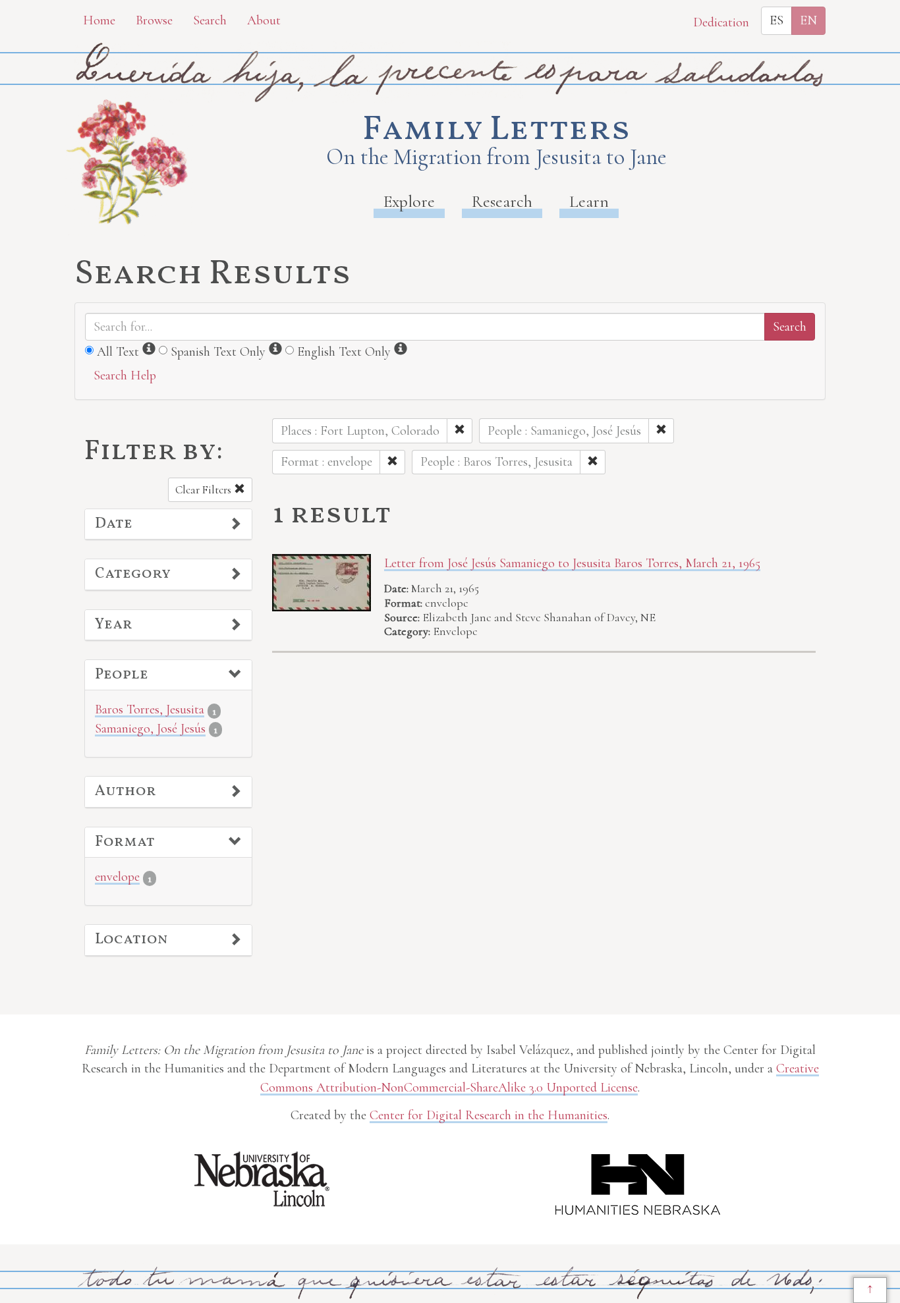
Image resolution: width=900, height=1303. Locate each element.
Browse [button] (154, 20)
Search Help (125, 375)
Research (502, 201)
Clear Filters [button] (204, 490)
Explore (409, 201)
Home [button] (99, 20)
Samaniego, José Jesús (150, 728)
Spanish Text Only (218, 352)
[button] (168, 524)
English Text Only (344, 352)
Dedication (721, 22)
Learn (589, 201)
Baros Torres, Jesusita (149, 709)
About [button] (264, 20)
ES (776, 20)
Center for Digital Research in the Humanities (488, 1115)
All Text (118, 352)
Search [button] (210, 20)
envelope (117, 877)
